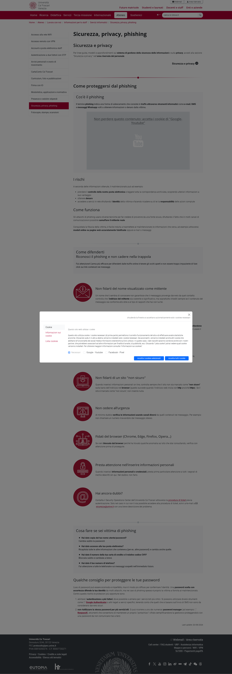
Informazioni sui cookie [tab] (53, 334)
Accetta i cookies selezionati (149, 358)
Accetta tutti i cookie (176, 358)
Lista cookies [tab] (52, 341)
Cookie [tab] (49, 327)
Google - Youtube (94, 352)
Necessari (76, 352)
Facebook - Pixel (116, 352)
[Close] (189, 315)
